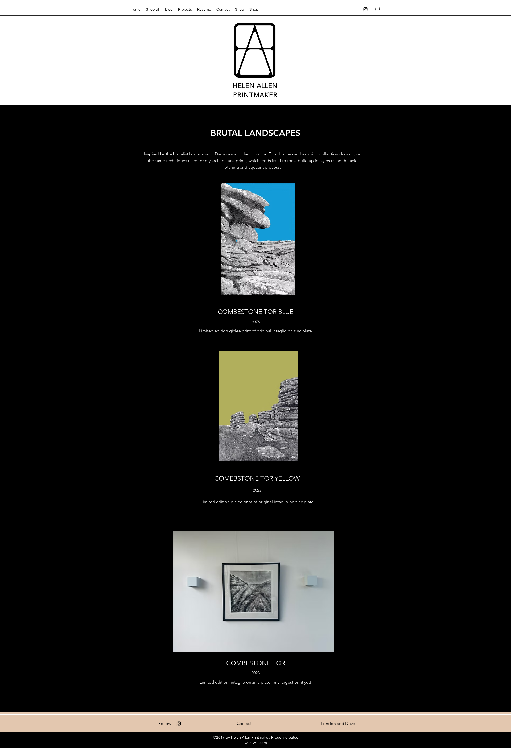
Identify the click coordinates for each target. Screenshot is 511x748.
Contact (244, 723)
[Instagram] (365, 9)
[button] (377, 9)
